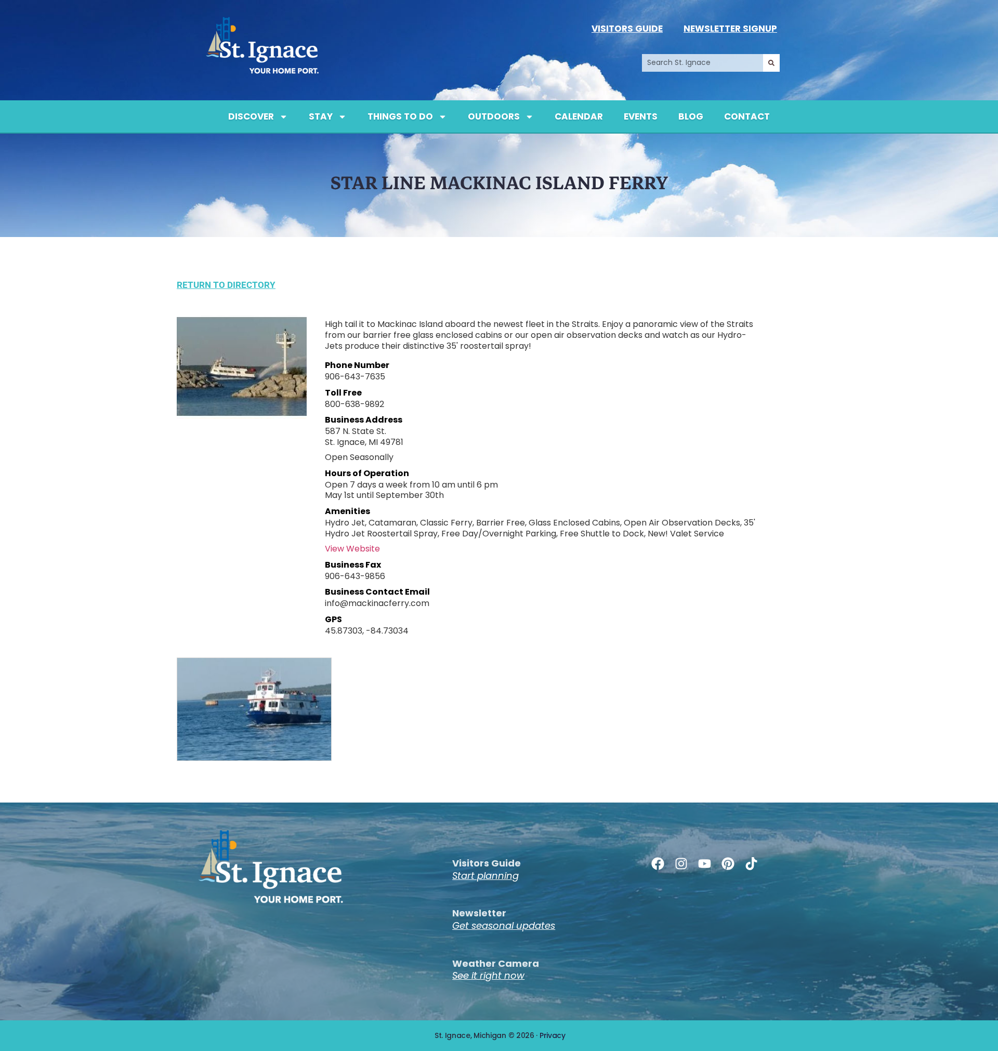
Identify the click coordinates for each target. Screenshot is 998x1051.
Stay (321, 116)
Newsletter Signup (730, 28)
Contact (747, 116)
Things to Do (400, 116)
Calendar (579, 116)
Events (641, 116)
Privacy (553, 1035)
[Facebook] (657, 863)
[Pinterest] (728, 863)
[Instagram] (681, 863)
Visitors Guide (627, 28)
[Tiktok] (751, 863)
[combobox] (702, 63)
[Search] (771, 63)
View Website (352, 549)
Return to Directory (226, 285)
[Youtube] (704, 863)
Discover (251, 116)
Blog (690, 116)
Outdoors (494, 116)
